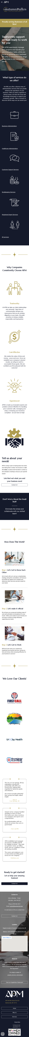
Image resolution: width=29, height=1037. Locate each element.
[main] (14, 23)
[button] (2, 2)
